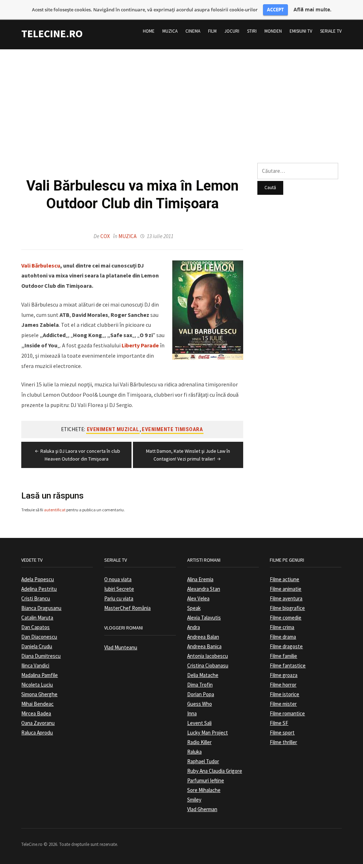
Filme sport (282, 732)
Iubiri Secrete (119, 588)
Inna (192, 713)
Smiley (194, 799)
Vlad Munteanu (120, 647)
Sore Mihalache (203, 790)
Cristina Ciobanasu (207, 665)
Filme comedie (285, 617)
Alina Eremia (200, 579)
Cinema (192, 31)
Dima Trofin (200, 684)
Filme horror (283, 684)
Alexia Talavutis (204, 617)
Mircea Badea (36, 713)
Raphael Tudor (203, 761)
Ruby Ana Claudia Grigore (214, 770)
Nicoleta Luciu (37, 684)
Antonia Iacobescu (207, 656)
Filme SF (279, 723)
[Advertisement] (181, 99)
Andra (193, 627)
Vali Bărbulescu (40, 265)
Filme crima (282, 627)
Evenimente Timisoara (172, 429)
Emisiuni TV (301, 31)
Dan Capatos (35, 627)
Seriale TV (331, 31)
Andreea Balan (203, 636)
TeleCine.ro (52, 33)
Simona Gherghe (39, 694)
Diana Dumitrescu (41, 656)
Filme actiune (284, 579)
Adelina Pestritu (39, 588)
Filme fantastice (288, 665)
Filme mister (283, 703)
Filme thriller (283, 742)
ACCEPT (275, 9)
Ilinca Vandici (35, 665)
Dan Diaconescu (39, 636)
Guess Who (199, 703)
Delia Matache (202, 675)
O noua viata (118, 579)
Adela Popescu (37, 579)
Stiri (252, 31)
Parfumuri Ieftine (205, 780)
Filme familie (283, 656)
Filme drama (283, 636)
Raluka (194, 751)
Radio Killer (199, 742)
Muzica (170, 31)
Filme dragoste (286, 646)
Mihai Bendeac (37, 703)
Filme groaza (283, 675)
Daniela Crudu (36, 646)
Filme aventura (286, 598)
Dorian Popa (200, 694)
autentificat (55, 509)
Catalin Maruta (37, 617)
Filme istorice (284, 694)
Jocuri (231, 31)
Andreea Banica (204, 646)
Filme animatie (285, 588)
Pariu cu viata (118, 598)
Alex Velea (198, 598)
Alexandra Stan (203, 588)
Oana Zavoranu (38, 723)
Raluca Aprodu (37, 732)
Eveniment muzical (113, 429)
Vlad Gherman (202, 809)
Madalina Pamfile (39, 675)
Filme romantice (287, 713)
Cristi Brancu (35, 598)
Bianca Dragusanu (41, 608)
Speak (194, 608)
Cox (105, 236)
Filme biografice (287, 608)
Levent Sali (199, 723)
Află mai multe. (312, 9)
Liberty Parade (140, 345)
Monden (273, 31)
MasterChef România (127, 608)
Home (149, 31)
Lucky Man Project (207, 732)
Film (212, 31)
